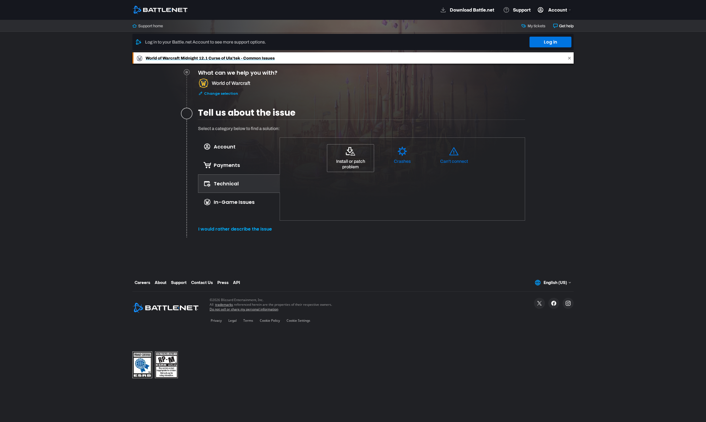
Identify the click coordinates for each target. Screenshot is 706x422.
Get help (566, 26)
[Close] (569, 58)
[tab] (361, 90)
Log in (550, 42)
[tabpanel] (361, 181)
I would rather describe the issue (235, 229)
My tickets (536, 26)
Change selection (220, 93)
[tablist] (239, 174)
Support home (150, 26)
